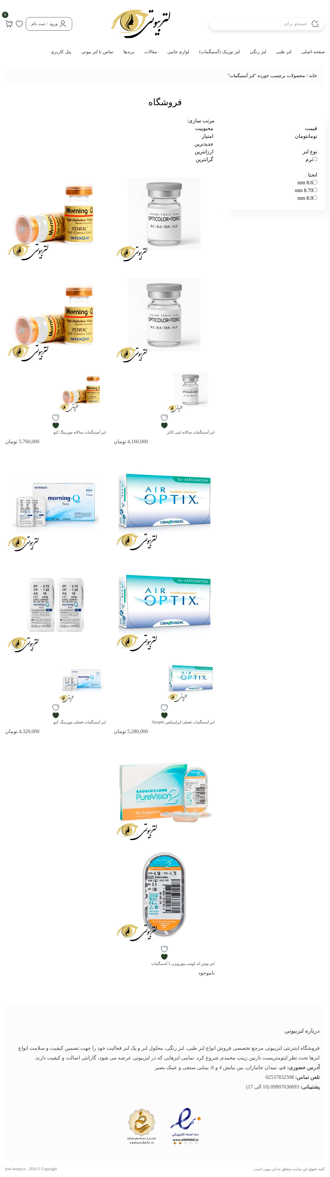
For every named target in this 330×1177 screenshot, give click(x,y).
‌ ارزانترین (205, 151)
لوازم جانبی (178, 51)
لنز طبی (283, 51)
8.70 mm (304, 190)
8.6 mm (305, 182)
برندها (128, 51)
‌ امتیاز (208, 136)
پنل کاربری (61, 51)
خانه (313, 75)
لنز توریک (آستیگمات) (219, 51)
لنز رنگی (258, 51)
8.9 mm (305, 198)
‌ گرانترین (205, 159)
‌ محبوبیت (205, 128)
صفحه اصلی (313, 51)
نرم (309, 159)
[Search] (315, 24)
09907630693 (285, 1087)
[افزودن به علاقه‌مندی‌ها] (164, 421)
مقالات (150, 51)
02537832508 (280, 1077)
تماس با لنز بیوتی (97, 51)
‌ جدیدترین (204, 144)
